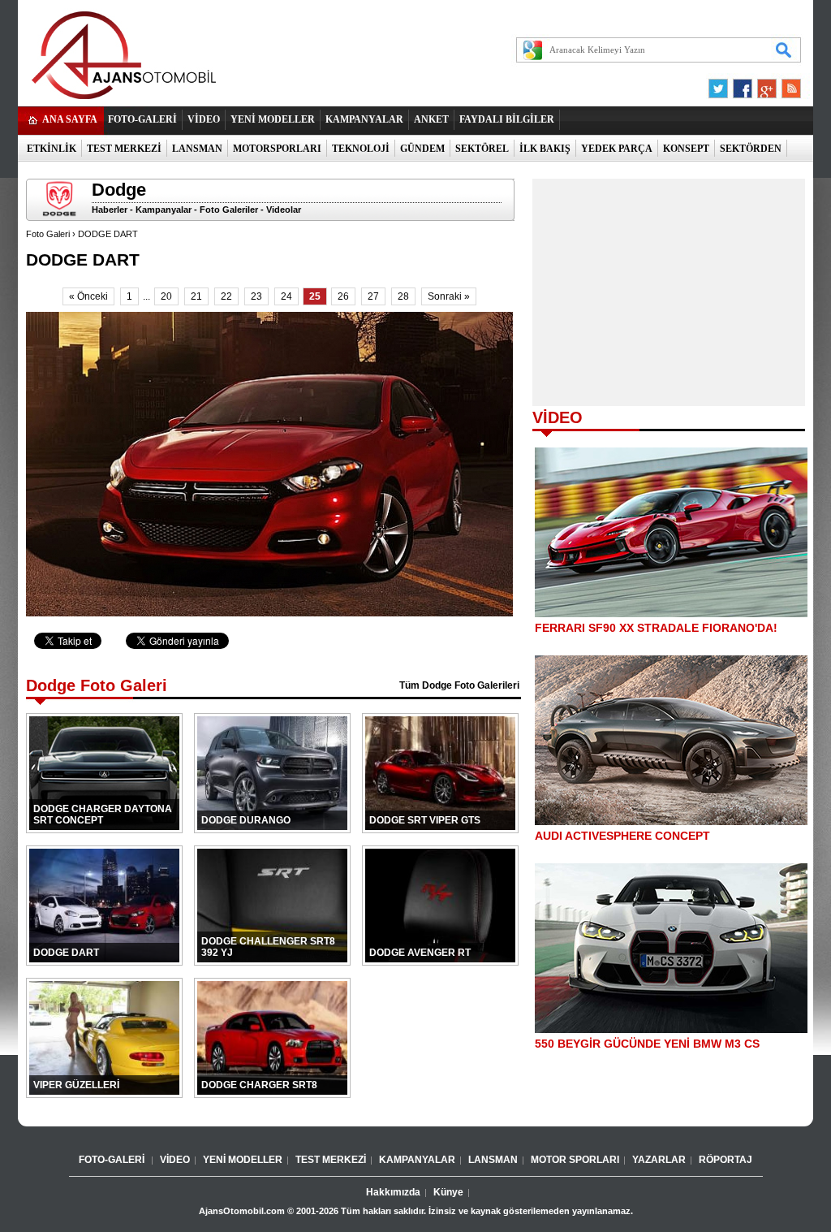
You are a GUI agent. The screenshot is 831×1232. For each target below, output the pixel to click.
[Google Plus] (764, 84)
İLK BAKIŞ (545, 148)
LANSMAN (197, 148)
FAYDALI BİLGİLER (506, 119)
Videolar (283, 209)
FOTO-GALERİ (142, 119)
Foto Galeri (48, 234)
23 (256, 296)
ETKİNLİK (51, 148)
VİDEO (203, 119)
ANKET (431, 119)
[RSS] (786, 84)
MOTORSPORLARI (277, 148)
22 (226, 296)
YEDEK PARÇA (616, 148)
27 (373, 296)
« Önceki (88, 296)
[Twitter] (721, 84)
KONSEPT (686, 148)
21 (196, 296)
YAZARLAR (659, 1159)
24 (286, 296)
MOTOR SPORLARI (575, 1159)
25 (315, 296)
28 (403, 296)
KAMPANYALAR (364, 119)
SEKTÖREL (482, 148)
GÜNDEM (422, 148)
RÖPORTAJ (725, 1159)
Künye (448, 1192)
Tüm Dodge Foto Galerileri (459, 685)
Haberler (109, 209)
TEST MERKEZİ (124, 148)
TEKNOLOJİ (361, 148)
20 (166, 296)
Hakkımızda (393, 1192)
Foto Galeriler (229, 209)
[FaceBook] (742, 84)
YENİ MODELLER (272, 119)
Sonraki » (449, 296)
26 (343, 296)
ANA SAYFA (69, 119)
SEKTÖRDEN (750, 148)
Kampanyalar (164, 209)
